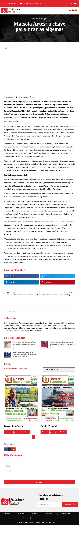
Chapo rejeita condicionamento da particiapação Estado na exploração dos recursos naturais (62, 344)
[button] (70, 10)
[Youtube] (75, 3)
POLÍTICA (23, 518)
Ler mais (8, 432)
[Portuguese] (76, 11)
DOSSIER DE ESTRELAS (67, 518)
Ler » (14, 348)
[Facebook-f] (67, 3)
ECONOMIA (35, 513)
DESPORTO (21, 513)
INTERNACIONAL (66, 513)
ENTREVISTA (49, 513)
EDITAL (51, 518)
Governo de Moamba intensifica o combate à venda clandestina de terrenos (24, 344)
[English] (73, 11)
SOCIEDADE (38, 518)
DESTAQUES (43, 19)
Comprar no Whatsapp (22, 432)
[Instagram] (71, 3)
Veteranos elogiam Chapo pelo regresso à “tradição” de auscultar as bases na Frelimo (24, 354)
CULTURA (35, 19)
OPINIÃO (10, 518)
